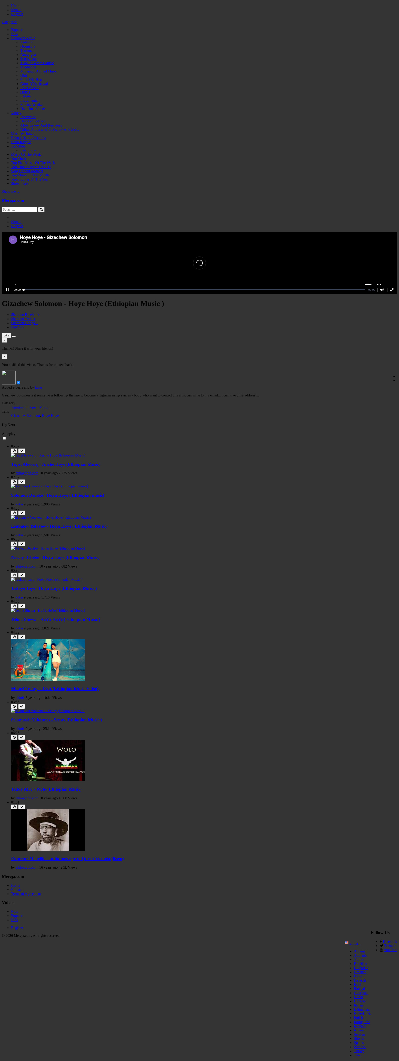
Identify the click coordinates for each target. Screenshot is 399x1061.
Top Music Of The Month (30, 175)
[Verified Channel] (18, 383)
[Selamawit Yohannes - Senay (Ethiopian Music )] (48, 711)
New (14, 34)
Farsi (357, 984)
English (354, 943)
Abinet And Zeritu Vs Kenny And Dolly (49, 129)
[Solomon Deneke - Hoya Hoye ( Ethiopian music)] (49, 486)
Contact (16, 890)
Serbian (359, 1034)
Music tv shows (22, 134)
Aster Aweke (29, 88)
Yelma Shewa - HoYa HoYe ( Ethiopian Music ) (55, 619)
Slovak (359, 1038)
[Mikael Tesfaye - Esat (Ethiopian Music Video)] (48, 680)
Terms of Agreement (26, 894)
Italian (358, 1005)
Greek (358, 997)
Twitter (389, 946)
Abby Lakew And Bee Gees (41, 125)
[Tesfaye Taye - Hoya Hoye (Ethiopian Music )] (46, 579)
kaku (38, 387)
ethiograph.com (27, 473)
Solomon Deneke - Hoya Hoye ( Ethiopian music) (57, 495)
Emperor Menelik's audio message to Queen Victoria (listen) (67, 858)
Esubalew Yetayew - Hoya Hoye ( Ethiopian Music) (59, 526)
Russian (360, 1030)
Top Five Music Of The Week (33, 163)
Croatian (360, 972)
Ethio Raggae (21, 142)
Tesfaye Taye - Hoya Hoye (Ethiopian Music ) (54, 588)
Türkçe (359, 1051)
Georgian (361, 993)
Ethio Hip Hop (31, 80)
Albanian (360, 951)
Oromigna (27, 46)
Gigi (23, 75)
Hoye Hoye (50, 415)
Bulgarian (361, 968)
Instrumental (29, 100)
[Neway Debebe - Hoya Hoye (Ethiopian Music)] (48, 548)
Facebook (390, 941)
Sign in (16, 10)
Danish (359, 976)
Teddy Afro (28, 59)
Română (360, 1026)
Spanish (360, 1043)
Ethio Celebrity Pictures (28, 138)
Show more (19, 183)
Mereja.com (13, 200)
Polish (358, 1018)
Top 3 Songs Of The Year (29, 179)
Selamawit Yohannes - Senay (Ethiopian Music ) (56, 719)
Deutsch (360, 980)
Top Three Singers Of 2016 (31, 167)
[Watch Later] (14, 450)
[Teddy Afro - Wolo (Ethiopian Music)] (48, 780)
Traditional (28, 67)
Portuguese (362, 1022)
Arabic (359, 959)
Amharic (26, 42)
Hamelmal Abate (32, 109)
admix (20, 698)
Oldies (25, 92)
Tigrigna (26, 50)
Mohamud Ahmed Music (38, 71)
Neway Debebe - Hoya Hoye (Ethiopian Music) (55, 557)
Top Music (19, 158)
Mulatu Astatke (31, 104)
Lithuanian (362, 1009)
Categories (9, 22)
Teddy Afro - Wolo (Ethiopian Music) (46, 789)
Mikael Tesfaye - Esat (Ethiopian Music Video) (55, 688)
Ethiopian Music (23, 38)
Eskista (25, 96)
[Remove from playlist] (21, 450)
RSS (14, 920)
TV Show (18, 146)
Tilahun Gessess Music (37, 63)
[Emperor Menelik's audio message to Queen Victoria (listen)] (48, 850)
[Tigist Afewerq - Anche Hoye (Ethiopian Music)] (48, 455)
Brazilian (360, 964)
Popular (16, 30)
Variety (16, 113)
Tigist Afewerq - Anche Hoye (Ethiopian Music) (55, 464)
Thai (357, 1055)
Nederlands (362, 1014)
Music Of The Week (26, 154)
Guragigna (28, 55)
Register (17, 14)
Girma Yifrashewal (34, 84)
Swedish (360, 1047)
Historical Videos (32, 121)
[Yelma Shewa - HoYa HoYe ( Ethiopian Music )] (48, 610)
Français (360, 989)
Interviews (28, 117)
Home (15, 6)
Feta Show (28, 150)
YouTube (390, 950)
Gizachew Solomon (25, 415)
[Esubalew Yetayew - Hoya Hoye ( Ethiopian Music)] (51, 517)
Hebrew (360, 1001)
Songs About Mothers (27, 171)
